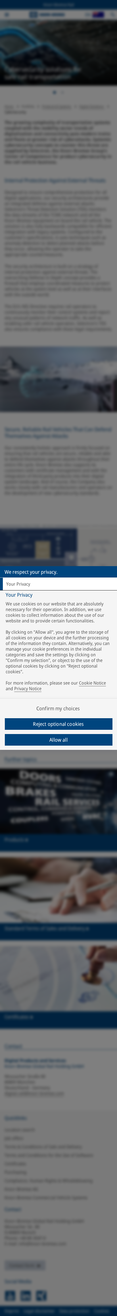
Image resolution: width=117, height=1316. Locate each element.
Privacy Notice (27, 688)
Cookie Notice (92, 683)
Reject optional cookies (58, 723)
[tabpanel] (59, 643)
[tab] (58, 584)
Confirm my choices (58, 708)
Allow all (58, 739)
